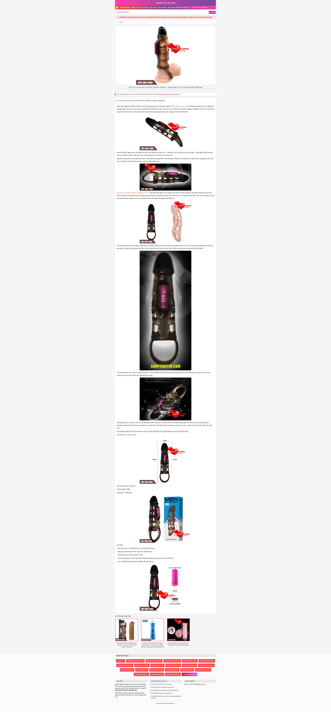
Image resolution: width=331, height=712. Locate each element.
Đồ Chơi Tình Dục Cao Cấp (135, 661)
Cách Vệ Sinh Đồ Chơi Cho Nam (161, 684)
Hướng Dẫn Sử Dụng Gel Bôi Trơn (161, 693)
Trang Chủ (120, 22)
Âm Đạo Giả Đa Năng (189, 665)
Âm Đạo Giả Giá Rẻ (157, 665)
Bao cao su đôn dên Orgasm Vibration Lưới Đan (133, 193)
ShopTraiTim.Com (165, 3)
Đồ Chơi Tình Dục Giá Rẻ (172, 661)
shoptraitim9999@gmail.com (197, 684)
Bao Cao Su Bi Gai (187, 670)
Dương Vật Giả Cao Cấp (154, 661)
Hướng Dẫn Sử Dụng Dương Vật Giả (162, 687)
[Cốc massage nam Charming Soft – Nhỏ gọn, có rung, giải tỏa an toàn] (178, 629)
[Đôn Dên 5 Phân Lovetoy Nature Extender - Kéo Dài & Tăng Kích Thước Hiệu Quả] (126, 629)
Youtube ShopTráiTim (189, 674)
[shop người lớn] (117, 7)
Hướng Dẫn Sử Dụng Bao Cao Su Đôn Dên (164, 690)
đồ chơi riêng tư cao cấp (178, 106)
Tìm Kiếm (212, 12)
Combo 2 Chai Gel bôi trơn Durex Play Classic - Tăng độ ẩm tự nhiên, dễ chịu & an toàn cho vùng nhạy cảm (152, 645)
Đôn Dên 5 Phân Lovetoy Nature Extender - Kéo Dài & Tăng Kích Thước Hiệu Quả (127, 645)
